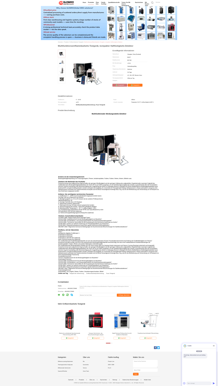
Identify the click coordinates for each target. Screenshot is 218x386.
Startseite (70, 379)
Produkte (91, 2)
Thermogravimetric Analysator (65, 364)
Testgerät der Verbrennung (76, 273)
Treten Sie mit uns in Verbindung (126, 4)
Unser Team (86, 371)
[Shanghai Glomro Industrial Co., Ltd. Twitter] (158, 347)
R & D (109, 368)
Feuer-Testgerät (110, 273)
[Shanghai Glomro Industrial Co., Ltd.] (66, 3)
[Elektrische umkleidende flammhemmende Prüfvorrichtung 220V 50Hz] (69, 319)
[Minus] (214, 346)
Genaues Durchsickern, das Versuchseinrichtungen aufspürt (95, 334)
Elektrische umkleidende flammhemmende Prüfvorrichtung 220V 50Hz (69, 334)
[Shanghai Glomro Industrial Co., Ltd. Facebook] (155, 347)
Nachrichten (139, 2)
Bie (84, 361)
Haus (84, 2)
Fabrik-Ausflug (103, 3)
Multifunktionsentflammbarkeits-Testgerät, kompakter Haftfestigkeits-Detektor (103, 42)
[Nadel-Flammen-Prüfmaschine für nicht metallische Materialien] (121, 319)
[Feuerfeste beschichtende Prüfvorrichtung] (148, 319)
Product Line (111, 361)
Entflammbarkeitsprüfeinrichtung (95, 273)
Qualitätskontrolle (114, 2)
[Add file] (184, 383)
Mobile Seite (147, 379)
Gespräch (121, 85)
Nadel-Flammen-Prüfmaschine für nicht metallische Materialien (121, 334)
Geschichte (86, 364)
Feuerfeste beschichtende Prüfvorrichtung (148, 333)
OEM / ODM (111, 364)
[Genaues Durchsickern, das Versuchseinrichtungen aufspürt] (95, 319)
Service (85, 368)
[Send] (213, 383)
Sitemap (114, 379)
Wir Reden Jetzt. (147, 4)
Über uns (97, 3)
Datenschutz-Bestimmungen (130, 379)
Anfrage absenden (124, 295)
